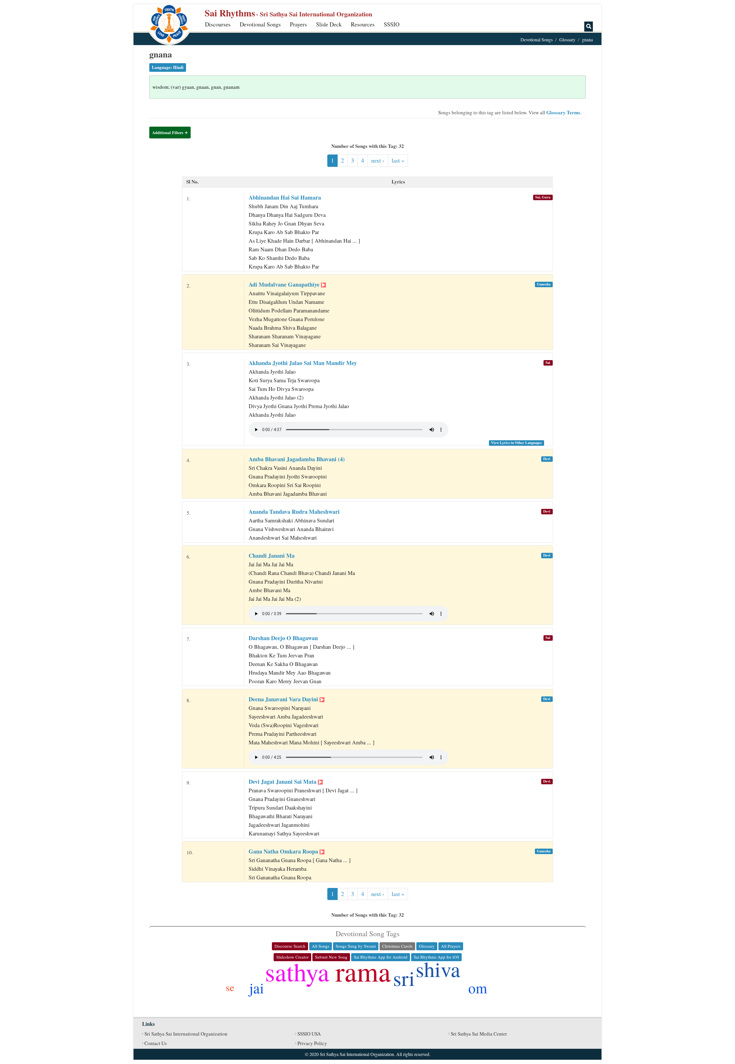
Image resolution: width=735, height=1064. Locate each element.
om (477, 987)
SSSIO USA (309, 1033)
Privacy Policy (312, 1043)
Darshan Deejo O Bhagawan (283, 638)
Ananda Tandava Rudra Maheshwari (294, 511)
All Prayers (451, 946)
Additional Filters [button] (167, 133)
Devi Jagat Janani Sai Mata (283, 781)
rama (363, 971)
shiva (438, 969)
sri (404, 977)
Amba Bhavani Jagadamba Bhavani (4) (297, 459)
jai (256, 987)
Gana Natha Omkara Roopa (284, 851)
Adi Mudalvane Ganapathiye (285, 284)
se (230, 987)
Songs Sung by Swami (356, 946)
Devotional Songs (260, 24)
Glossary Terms (563, 112)
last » (398, 160)
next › (377, 160)
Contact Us (155, 1043)
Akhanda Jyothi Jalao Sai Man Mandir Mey (303, 363)
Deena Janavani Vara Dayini (284, 699)
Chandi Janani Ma (272, 555)
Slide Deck (329, 24)
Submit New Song (331, 957)
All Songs (320, 946)
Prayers (298, 24)
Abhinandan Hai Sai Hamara (285, 197)
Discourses (218, 24)
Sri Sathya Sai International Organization (185, 1033)
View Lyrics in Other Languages (516, 442)
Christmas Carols (397, 946)
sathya (297, 971)
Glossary (567, 39)
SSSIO (391, 24)
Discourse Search (289, 946)
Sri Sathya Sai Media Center (479, 1033)
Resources (363, 24)
